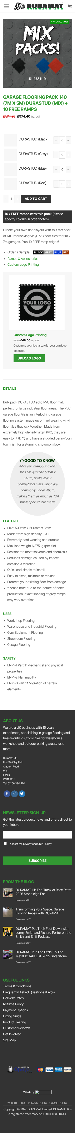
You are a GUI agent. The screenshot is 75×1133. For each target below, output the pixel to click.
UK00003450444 (54, 1114)
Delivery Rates (13, 998)
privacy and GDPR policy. (37, 843)
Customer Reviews (16, 1028)
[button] (6, 6)
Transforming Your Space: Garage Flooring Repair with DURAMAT (40, 911)
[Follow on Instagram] (14, 793)
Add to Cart (36, 199)
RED (65, 252)
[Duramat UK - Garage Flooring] (38, 6)
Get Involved (12, 1034)
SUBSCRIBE (37, 861)
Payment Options (15, 1010)
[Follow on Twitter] (22, 793)
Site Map (9, 1040)
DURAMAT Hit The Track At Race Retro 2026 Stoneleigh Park (43, 892)
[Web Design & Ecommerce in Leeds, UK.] (43, 1092)
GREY (48, 252)
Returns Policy (13, 1004)
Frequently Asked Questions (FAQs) (29, 992)
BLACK (38, 252)
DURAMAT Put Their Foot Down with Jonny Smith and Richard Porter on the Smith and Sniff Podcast (43, 933)
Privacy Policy (38, 1102)
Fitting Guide (12, 1016)
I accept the (30, 843)
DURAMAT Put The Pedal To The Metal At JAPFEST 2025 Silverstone (41, 954)
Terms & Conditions (17, 986)
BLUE (57, 252)
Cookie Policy (58, 1102)
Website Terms (17, 1102)
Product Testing (14, 1022)
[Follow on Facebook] (7, 793)
